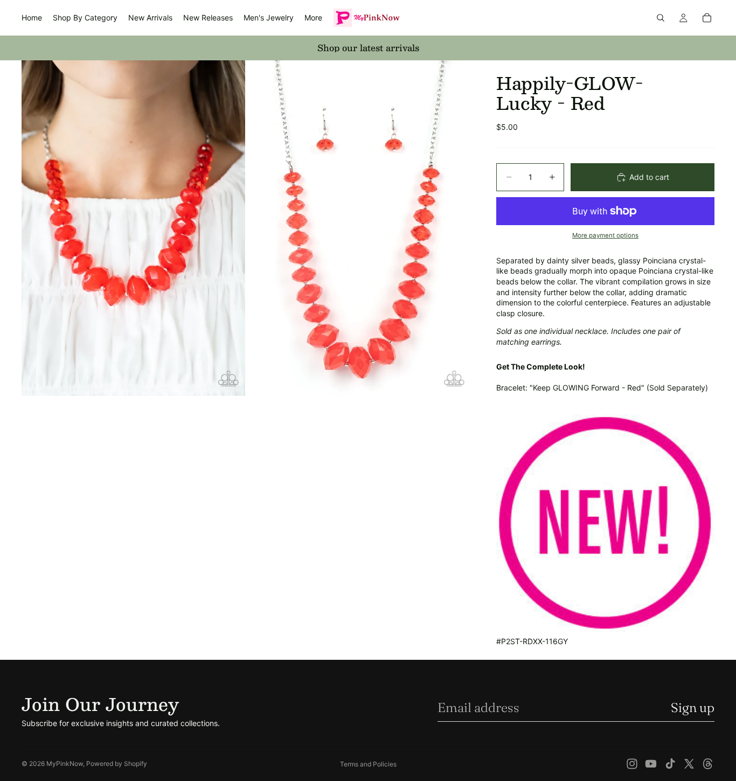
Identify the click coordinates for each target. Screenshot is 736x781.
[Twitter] (689, 763)
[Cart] (707, 18)
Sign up (692, 707)
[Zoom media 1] (133, 228)
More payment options (605, 235)
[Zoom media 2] (359, 228)
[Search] (660, 18)
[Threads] (708, 763)
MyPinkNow (64, 763)
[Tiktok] (670, 763)
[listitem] (313, 18)
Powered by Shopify (116, 763)
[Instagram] (632, 763)
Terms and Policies (368, 764)
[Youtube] (650, 763)
